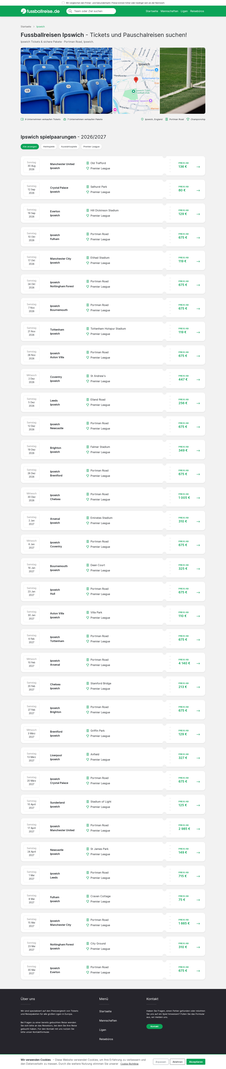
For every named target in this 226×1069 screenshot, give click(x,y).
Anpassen (161, 1061)
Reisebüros (197, 11)
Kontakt (154, 1026)
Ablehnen (178, 1061)
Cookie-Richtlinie (129, 1063)
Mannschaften (169, 11)
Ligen (184, 11)
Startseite (152, 11)
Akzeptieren (196, 1061)
